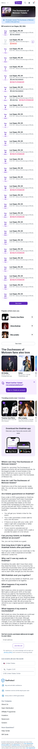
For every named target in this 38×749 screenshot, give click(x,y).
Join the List (18, 645)
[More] (33, 8)
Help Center (5, 731)
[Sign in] (29, 2)
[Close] (34, 382)
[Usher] (26, 366)
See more (18, 343)
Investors (4, 715)
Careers (4, 723)
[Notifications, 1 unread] (33, 2)
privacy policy (8, 652)
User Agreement (28, 743)
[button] (7, 3)
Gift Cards (4, 734)
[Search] (25, 2)
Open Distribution (7, 708)
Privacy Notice (5, 745)
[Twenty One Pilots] (9, 411)
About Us (4, 704)
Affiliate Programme (8, 712)
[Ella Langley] (26, 411)
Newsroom (5, 719)
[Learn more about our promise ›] (8, 680)
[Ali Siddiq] (9, 366)
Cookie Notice (16, 745)
